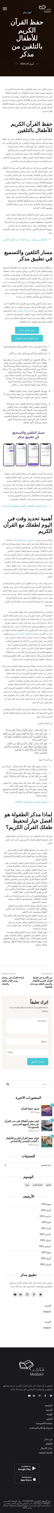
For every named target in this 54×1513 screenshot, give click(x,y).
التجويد (48, 1185)
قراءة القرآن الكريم (25, 311)
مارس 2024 (45, 1216)
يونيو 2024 (46, 1204)
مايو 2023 (46, 1222)
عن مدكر (48, 1439)
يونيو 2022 (46, 1252)
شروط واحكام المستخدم (41, 1428)
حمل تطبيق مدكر (27, 330)
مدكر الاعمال (46, 1448)
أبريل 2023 (46, 1228)
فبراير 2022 (45, 1264)
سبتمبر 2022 (45, 1246)
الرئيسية (48, 1405)
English (47, 1311)
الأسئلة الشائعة (45, 1452)
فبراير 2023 (45, 1240)
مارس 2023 (45, 1234)
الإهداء (49, 1414)
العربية (48, 1305)
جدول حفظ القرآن (30, 1108)
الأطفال (48, 1443)
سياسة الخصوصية (44, 1423)
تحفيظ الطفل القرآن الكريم (25, 634)
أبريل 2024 (46, 1210)
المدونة (49, 1409)
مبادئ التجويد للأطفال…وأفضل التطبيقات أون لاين (24, 506)
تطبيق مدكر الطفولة (25, 540)
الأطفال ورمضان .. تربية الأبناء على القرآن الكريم (25, 239)
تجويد (27, 1185)
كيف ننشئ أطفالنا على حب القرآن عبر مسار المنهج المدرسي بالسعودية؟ (21, 1124)
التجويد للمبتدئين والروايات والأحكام (31, 802)
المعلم (49, 1419)
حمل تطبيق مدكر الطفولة (27, 338)
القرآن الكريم (37, 1185)
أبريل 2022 (46, 1258)
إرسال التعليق (37, 1061)
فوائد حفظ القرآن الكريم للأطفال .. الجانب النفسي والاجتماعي (22, 1140)
